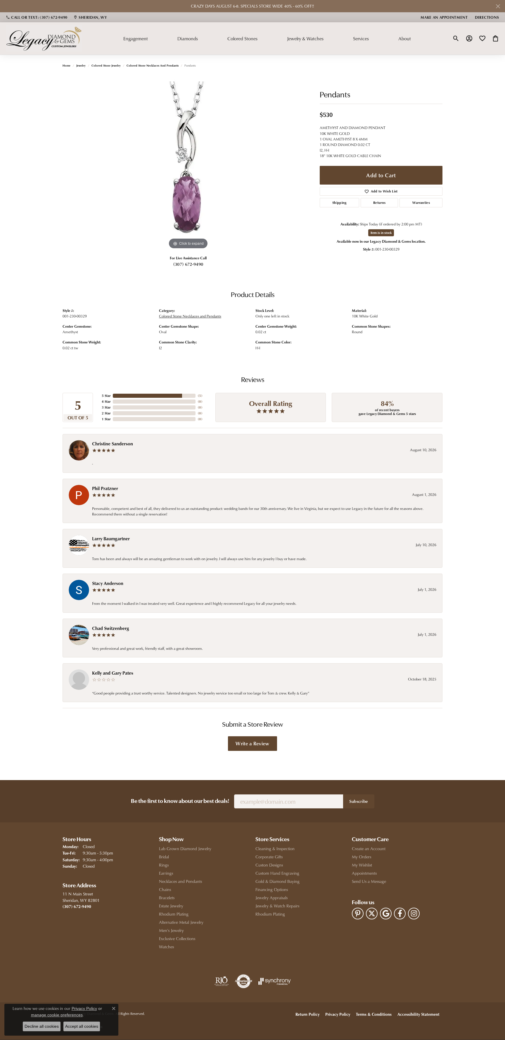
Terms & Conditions (374, 1014)
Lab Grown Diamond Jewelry (185, 848)
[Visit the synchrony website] (274, 981)
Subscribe (358, 801)
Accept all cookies (81, 1026)
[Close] (497, 6)
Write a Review (252, 743)
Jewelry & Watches (305, 38)
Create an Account (368, 848)
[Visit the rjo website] (221, 981)
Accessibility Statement (418, 1014)
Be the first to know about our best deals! (180, 801)
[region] (188, 163)
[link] (37, 17)
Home (66, 65)
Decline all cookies (42, 1026)
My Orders (361, 857)
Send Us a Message (369, 881)
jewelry (81, 65)
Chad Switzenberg (110, 628)
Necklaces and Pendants (180, 881)
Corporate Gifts (269, 857)
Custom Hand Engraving (277, 873)
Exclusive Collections (177, 938)
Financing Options (271, 889)
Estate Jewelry (171, 906)
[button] (456, 38)
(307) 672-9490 (188, 264)
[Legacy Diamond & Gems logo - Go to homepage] (44, 38)
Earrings (166, 873)
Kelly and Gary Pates (112, 673)
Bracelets (166, 898)
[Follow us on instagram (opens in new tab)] (414, 913)
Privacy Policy (337, 1014)
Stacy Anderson (107, 583)
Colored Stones (242, 38)
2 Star (106, 413)
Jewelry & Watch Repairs (277, 906)
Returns (379, 202)
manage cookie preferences (57, 1015)
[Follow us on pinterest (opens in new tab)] (358, 913)
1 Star (106, 418)
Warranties (421, 202)
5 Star (106, 395)
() (200, 395)
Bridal (164, 857)
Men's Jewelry (171, 930)
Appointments (364, 873)
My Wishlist (362, 865)
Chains (165, 889)
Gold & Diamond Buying (277, 881)
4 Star (106, 401)
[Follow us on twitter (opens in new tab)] (372, 913)
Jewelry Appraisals (271, 898)
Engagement (135, 38)
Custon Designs (269, 865)
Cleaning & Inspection (275, 848)
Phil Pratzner (105, 488)
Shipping (339, 202)
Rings (164, 865)
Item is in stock (381, 232)
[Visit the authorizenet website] (244, 981)
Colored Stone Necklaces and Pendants (153, 65)
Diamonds (187, 38)
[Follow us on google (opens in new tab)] (386, 913)
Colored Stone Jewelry (106, 65)
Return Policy (307, 1014)
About (404, 38)
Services (361, 38)
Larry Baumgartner (111, 538)
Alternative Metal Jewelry (181, 922)
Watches (166, 947)
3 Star (106, 407)
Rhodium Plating (173, 914)
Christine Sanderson (112, 443)
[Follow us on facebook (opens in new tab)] (400, 913)
